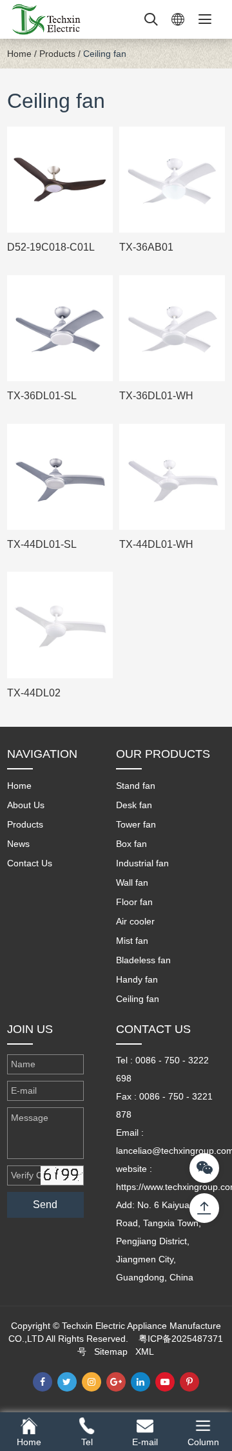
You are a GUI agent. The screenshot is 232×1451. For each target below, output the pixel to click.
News (18, 844)
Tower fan (136, 824)
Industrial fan (142, 863)
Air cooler (135, 921)
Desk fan (134, 805)
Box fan (131, 844)
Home (19, 53)
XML (144, 1351)
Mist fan (132, 940)
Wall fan (132, 882)
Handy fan (137, 979)
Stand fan (135, 785)
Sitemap (111, 1351)
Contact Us (29, 863)
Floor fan (134, 902)
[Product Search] (150, 19)
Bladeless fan (143, 960)
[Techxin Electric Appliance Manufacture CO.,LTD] (45, 19)
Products (57, 53)
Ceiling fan (104, 53)
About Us (25, 805)
